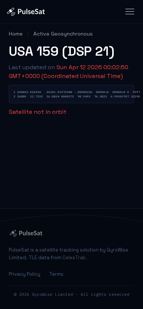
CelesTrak (73, 257)
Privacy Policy (24, 274)
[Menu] (129, 11)
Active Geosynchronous (63, 33)
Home (16, 33)
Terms (56, 274)
